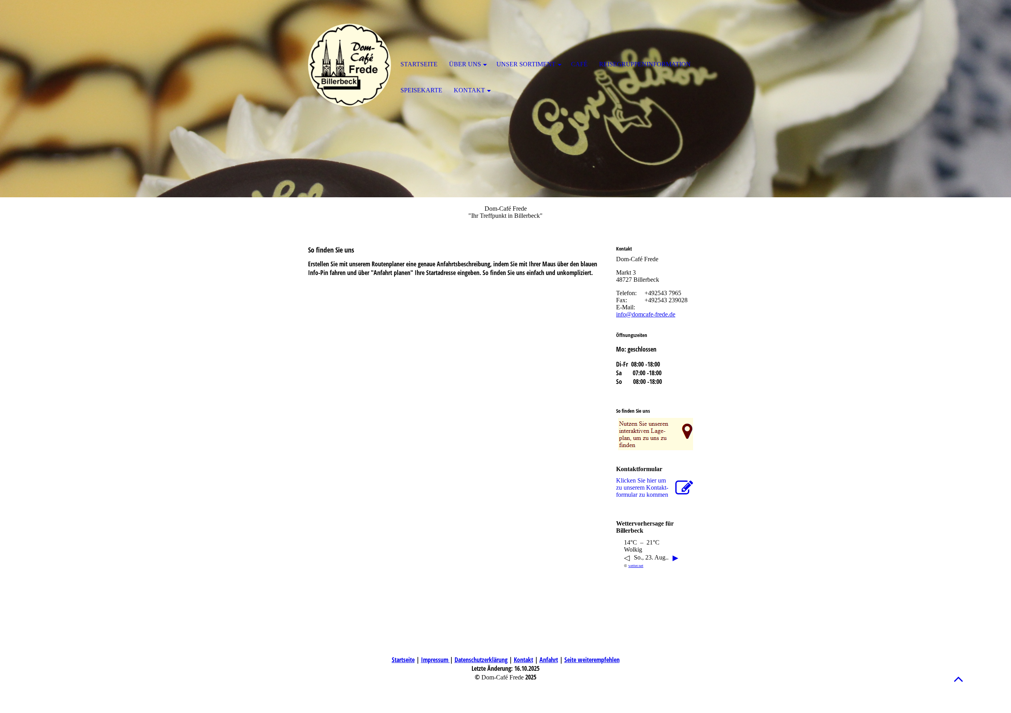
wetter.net (635, 565)
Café (579, 64)
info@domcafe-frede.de (645, 314)
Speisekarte (421, 90)
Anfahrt (548, 659)
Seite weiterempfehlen (592, 659)
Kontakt (523, 659)
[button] (958, 679)
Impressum (435, 659)
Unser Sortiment (526, 64)
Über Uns (465, 64)
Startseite (403, 659)
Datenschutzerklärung (481, 659)
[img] (349, 65)
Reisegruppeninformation (645, 64)
